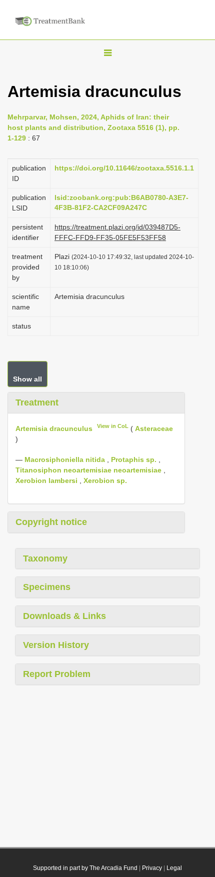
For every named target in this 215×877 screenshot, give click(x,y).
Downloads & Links (64, 616)
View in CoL (112, 426)
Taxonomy (45, 559)
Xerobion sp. (105, 480)
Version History (56, 645)
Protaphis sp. (133, 460)
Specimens (46, 587)
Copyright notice (51, 522)
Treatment (37, 403)
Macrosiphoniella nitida (64, 460)
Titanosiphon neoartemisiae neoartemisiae (89, 470)
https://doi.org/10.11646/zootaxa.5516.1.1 (124, 168)
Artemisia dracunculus (54, 428)
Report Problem (56, 674)
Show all (27, 379)
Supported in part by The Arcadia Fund (85, 868)
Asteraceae (154, 428)
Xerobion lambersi (47, 480)
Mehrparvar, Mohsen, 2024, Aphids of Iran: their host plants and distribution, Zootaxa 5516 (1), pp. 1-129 (94, 127)
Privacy (152, 868)
